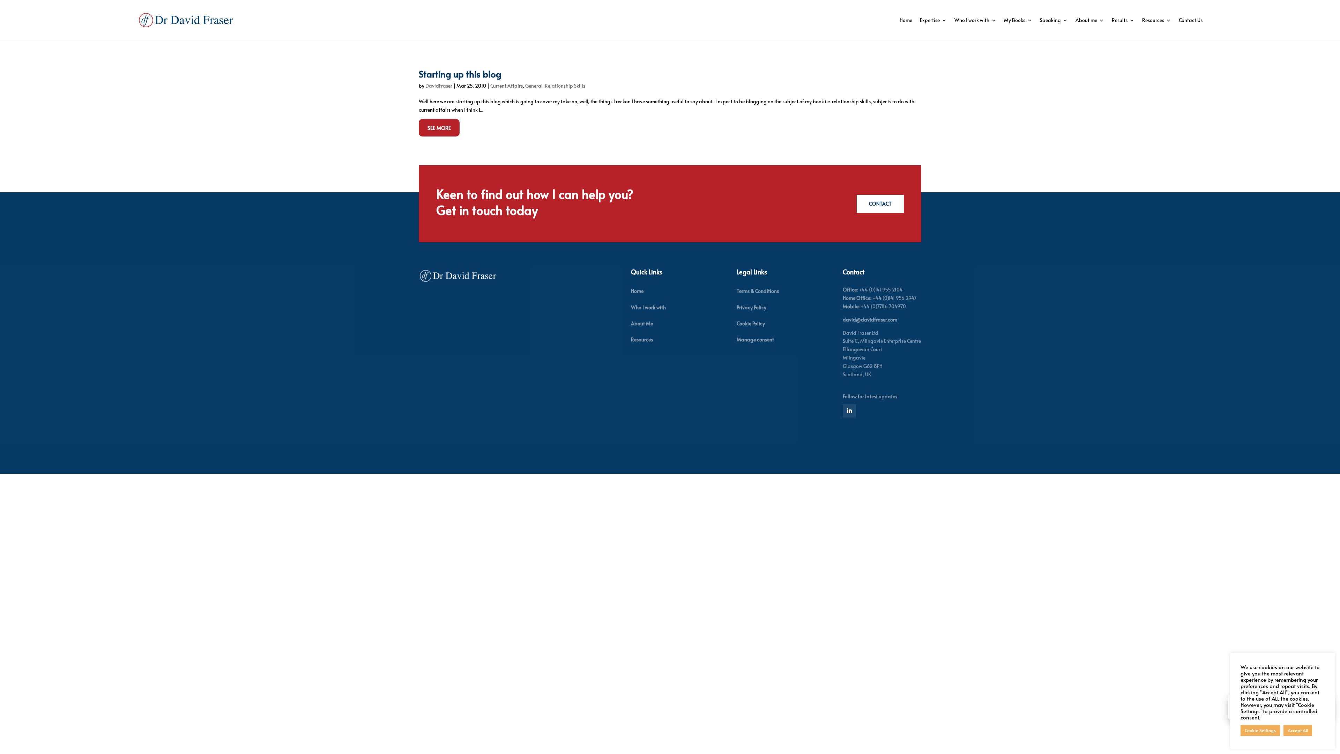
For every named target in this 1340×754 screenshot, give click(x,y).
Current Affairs (506, 85)
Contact (880, 203)
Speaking (1050, 20)
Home (906, 20)
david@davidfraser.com (870, 319)
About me (1086, 20)
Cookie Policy (751, 323)
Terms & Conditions (758, 291)
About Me (642, 323)
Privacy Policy (751, 307)
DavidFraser (438, 85)
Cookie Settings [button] (1260, 730)
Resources (1153, 20)
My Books (1014, 20)
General (533, 85)
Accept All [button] (1298, 730)
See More (439, 127)
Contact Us (1191, 20)
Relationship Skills (565, 85)
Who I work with (971, 20)
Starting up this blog (460, 73)
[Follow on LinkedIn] (849, 410)
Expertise (930, 20)
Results (1119, 20)
